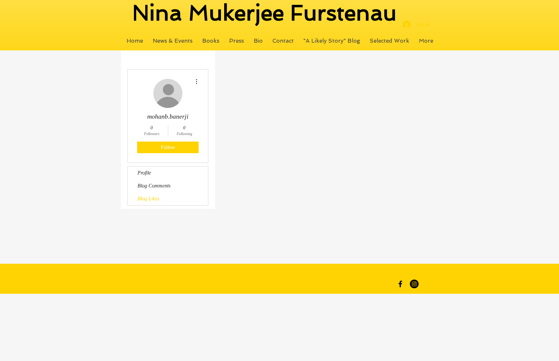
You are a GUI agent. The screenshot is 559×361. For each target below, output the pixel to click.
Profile (144, 172)
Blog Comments (153, 185)
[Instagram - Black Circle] (414, 284)
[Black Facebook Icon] (400, 284)
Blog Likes (148, 198)
